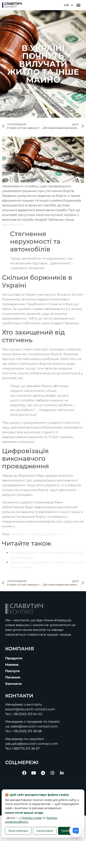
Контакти (13, 684)
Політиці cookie (32, 818)
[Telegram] (43, 773)
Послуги (12, 671)
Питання (12, 677)
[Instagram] (52, 773)
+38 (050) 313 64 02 (27, 714)
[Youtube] (33, 773)
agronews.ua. (12, 224)
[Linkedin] (62, 773)
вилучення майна (25, 534)
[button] (78, 5)
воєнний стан (53, 534)
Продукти (13, 658)
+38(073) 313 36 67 (25, 748)
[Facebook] (24, 773)
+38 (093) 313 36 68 (27, 731)
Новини (11, 665)
